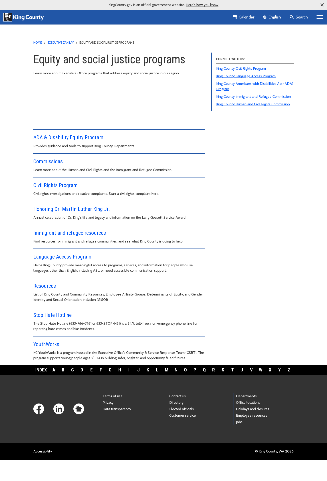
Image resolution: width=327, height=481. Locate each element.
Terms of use (113, 396)
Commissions (48, 161)
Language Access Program (62, 257)
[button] (322, 5)
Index (41, 370)
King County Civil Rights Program (241, 68)
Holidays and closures (252, 409)
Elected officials (181, 409)
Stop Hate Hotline (52, 315)
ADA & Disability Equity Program (68, 137)
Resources (44, 286)
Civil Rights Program (55, 185)
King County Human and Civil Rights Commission (253, 104)
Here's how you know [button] (202, 5)
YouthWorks (46, 344)
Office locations (248, 402)
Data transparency (117, 409)
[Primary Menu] (320, 17)
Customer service (182, 415)
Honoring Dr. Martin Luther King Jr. (71, 209)
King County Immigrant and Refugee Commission (253, 96)
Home (37, 42)
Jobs (239, 422)
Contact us (177, 396)
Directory (176, 402)
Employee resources (251, 415)
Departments (246, 396)
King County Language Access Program (246, 76)
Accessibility (42, 451)
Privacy (108, 402)
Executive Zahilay (61, 42)
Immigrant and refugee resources (69, 233)
